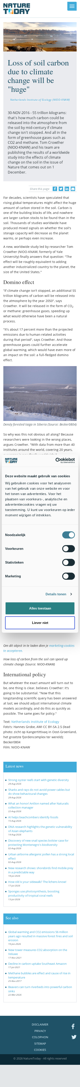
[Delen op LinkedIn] (67, 189)
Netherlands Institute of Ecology (35, 722)
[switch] (68, 548)
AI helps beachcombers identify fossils (33, 817)
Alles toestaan (40, 608)
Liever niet (40, 623)
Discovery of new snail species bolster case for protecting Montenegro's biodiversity (38, 842)
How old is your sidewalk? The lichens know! (37, 882)
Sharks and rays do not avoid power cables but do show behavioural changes (39, 792)
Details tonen (56, 594)
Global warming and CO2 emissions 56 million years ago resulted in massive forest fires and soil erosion (40, 936)
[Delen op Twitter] (61, 189)
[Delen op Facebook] (55, 189)
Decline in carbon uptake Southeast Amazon (37, 964)
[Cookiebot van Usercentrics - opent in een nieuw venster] (56, 460)
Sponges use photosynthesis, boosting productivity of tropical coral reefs (33, 893)
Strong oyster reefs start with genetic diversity (38, 780)
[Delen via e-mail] (73, 189)
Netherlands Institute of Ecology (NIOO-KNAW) (40, 99)
